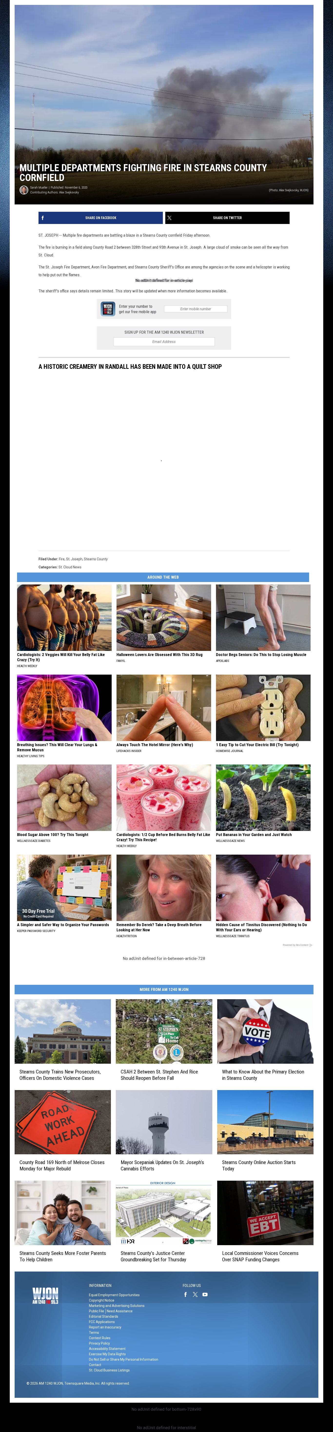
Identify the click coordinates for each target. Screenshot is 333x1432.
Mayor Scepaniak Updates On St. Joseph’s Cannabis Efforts (162, 1165)
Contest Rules (99, 1338)
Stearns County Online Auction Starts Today (259, 1165)
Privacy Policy (99, 1343)
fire (62, 559)
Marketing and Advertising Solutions (117, 1306)
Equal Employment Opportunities (114, 1295)
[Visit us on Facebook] (187, 1294)
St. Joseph (74, 559)
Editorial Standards (103, 1316)
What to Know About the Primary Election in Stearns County (263, 1075)
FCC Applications (102, 1322)
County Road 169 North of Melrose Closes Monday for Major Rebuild (62, 1165)
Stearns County (96, 559)
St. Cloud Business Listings (109, 1370)
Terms (94, 1333)
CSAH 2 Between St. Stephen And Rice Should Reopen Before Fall (159, 1075)
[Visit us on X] (197, 1294)
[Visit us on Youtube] (207, 1294)
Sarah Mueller (39, 187)
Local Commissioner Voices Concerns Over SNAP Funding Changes (260, 1256)
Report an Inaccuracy (105, 1327)
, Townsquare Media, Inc (81, 1383)
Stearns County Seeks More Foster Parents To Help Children (63, 1256)
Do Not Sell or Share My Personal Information (123, 1359)
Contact (95, 1365)
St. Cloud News (70, 567)
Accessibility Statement (107, 1349)
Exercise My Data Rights (107, 1354)
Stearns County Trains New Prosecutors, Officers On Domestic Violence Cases (60, 1075)
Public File (96, 1311)
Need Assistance (120, 1311)
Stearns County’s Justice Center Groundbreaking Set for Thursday (153, 1256)
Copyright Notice (101, 1300)
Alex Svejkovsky (69, 192)
